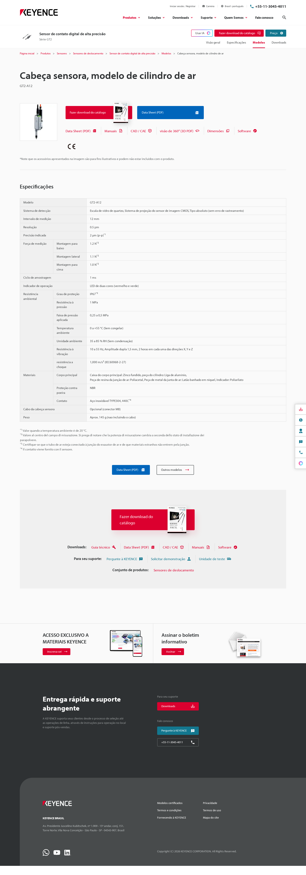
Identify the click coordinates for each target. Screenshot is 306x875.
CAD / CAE (138, 131)
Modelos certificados (170, 803)
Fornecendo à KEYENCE (171, 817)
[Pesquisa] (284, 17)
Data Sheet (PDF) (78, 131)
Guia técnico (100, 547)
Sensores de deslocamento (174, 570)
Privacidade (210, 803)
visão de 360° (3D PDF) (176, 131)
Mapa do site (211, 817)
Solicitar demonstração (168, 559)
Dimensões (215, 131)
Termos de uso (212, 810)
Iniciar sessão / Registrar (182, 6)
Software (244, 131)
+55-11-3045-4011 (270, 6)
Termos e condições (169, 810)
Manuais (110, 131)
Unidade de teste (212, 559)
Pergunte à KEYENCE (122, 559)
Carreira (210, 6)
